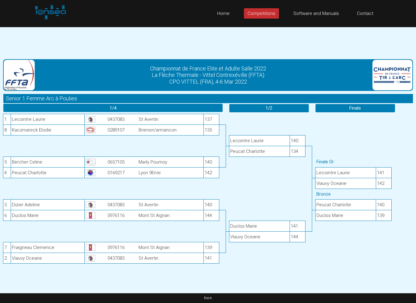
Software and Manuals (316, 13)
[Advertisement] (208, 41)
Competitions (261, 13)
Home (223, 13)
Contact (365, 13)
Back (208, 298)
